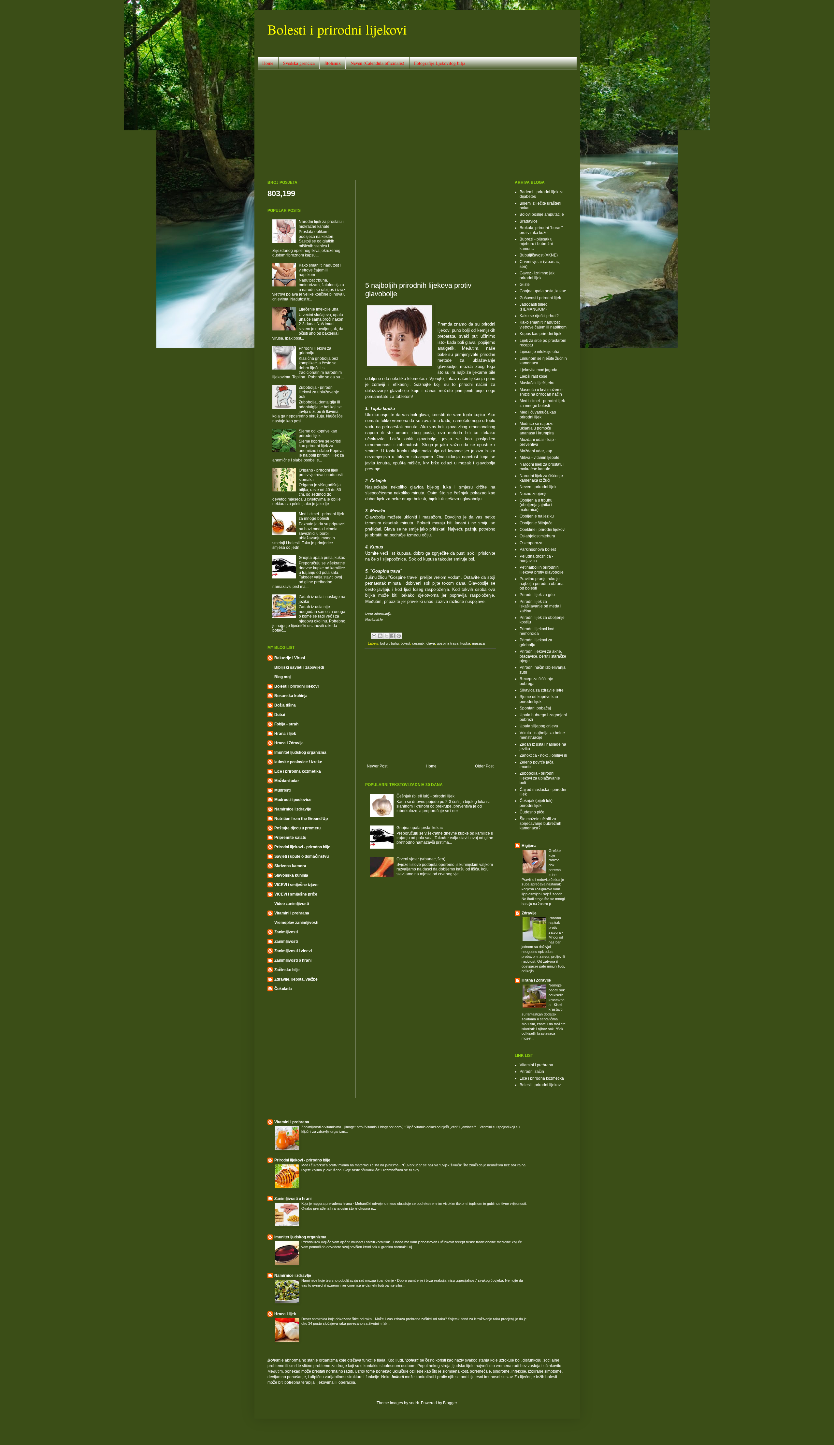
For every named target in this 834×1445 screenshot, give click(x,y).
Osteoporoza (531, 543)
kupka (465, 643)
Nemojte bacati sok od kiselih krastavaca (557, 994)
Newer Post (377, 766)
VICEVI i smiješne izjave (296, 885)
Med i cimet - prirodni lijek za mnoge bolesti (321, 516)
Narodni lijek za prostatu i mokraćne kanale (321, 223)
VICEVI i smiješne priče (295, 894)
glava (430, 643)
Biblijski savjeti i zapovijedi (299, 667)
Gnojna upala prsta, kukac (419, 827)
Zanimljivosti (286, 932)
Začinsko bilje (287, 970)
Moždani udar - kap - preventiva (538, 441)
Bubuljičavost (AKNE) (539, 255)
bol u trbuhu (389, 643)
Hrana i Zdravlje (289, 743)
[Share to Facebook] (392, 636)
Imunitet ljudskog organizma (300, 752)
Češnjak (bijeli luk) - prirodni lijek (425, 796)
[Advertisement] (417, 124)
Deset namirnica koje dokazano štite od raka (337, 1319)
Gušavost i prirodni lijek (540, 298)
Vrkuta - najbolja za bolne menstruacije (542, 735)
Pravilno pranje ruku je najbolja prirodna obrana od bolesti (542, 584)
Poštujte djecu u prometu (297, 828)
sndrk (414, 1403)
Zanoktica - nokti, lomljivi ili (543, 755)
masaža (478, 643)
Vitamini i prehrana (291, 913)
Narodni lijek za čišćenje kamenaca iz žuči (541, 478)
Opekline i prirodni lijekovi (543, 529)
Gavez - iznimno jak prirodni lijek (537, 275)
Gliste (525, 284)
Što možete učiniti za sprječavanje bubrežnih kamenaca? (540, 824)
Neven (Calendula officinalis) (377, 63)
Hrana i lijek (285, 733)
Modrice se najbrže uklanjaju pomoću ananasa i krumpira (537, 428)
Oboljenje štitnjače (536, 523)
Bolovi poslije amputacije (542, 214)
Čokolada (283, 988)
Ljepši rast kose (533, 376)
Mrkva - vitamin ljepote (539, 457)
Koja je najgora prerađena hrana (327, 1203)
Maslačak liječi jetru (537, 383)
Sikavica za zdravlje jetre (542, 690)
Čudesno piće (532, 812)
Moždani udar (286, 781)
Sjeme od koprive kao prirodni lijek (318, 433)
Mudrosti (282, 790)
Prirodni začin (532, 1071)
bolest (405, 643)
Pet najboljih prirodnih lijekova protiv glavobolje (542, 569)
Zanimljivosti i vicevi (293, 951)
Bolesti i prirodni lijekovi (337, 29)
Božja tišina (285, 705)
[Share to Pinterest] (398, 636)
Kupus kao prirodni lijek (540, 333)
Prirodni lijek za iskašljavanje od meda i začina (540, 606)
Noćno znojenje (534, 493)
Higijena (529, 845)
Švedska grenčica (299, 63)
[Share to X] (386, 636)
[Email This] (374, 636)
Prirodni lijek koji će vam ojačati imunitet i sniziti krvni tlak (346, 1242)
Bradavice (529, 221)
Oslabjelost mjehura (537, 536)
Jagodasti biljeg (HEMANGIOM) (534, 306)
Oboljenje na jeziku (537, 516)
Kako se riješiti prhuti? (539, 316)
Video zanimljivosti (291, 903)
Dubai (279, 714)
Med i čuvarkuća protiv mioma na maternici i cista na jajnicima (350, 1165)
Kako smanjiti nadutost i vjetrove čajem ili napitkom (320, 270)
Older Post (484, 766)
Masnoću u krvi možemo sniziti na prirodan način (541, 392)
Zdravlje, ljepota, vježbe (296, 979)
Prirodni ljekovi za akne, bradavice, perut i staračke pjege (543, 656)
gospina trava (447, 643)
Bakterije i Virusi (289, 658)
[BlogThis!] (380, 636)
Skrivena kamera (290, 866)
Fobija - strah (286, 724)
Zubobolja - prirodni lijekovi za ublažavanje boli (319, 392)
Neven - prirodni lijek (538, 487)
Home (267, 63)
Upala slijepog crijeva (539, 726)
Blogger (450, 1403)
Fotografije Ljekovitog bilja (439, 63)
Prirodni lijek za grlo (537, 594)
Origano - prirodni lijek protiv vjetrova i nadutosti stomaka (321, 475)
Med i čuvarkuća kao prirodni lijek (538, 414)
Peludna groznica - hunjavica (536, 558)
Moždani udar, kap (536, 451)
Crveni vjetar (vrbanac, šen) (420, 859)
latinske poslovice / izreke (298, 762)
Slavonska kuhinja (291, 875)
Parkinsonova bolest (538, 549)
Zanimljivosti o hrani (292, 960)
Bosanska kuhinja (291, 695)
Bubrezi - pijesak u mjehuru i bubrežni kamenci (536, 244)
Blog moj (282, 677)
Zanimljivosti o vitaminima (321, 1127)
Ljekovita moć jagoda (538, 370)
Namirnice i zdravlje (292, 809)
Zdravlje (529, 913)
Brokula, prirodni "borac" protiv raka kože (541, 230)
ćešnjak (418, 643)
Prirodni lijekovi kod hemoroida (537, 631)
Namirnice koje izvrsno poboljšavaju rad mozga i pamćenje (348, 1280)
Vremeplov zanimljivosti (296, 922)
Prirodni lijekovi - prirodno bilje (302, 847)
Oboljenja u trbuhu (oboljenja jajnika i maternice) (536, 505)
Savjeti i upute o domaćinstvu (301, 856)
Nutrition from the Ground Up (301, 818)
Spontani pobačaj (535, 708)
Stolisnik (332, 63)
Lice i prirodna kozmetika (297, 771)
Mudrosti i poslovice (292, 799)
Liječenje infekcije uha (318, 309)
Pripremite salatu (290, 837)
